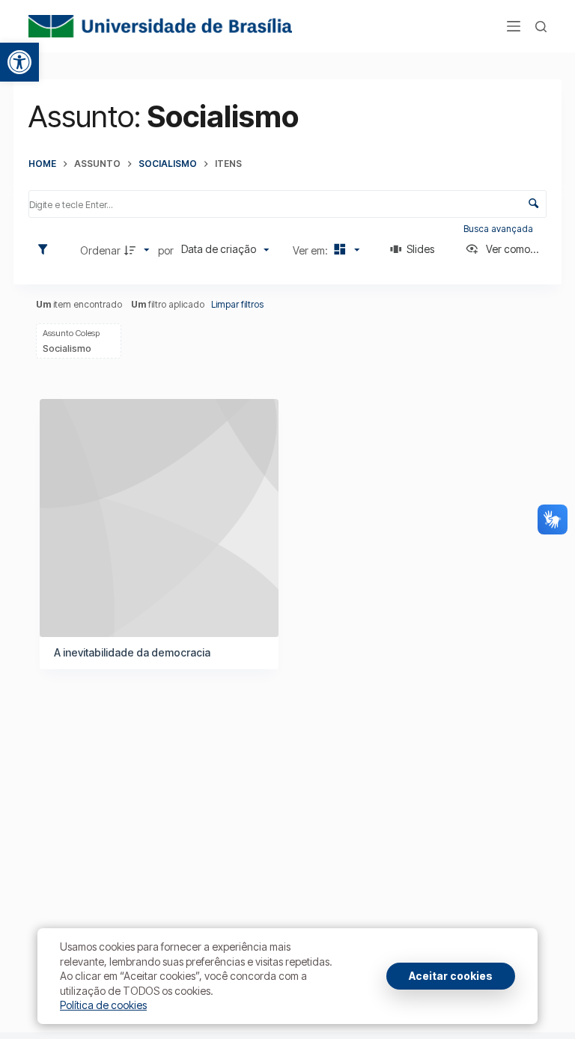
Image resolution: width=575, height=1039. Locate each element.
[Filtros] (46, 250)
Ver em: (311, 250)
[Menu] (513, 26)
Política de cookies (103, 1005)
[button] (19, 62)
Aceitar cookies (451, 975)
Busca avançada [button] (499, 228)
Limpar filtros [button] (237, 304)
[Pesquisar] (541, 26)
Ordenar (100, 250)
